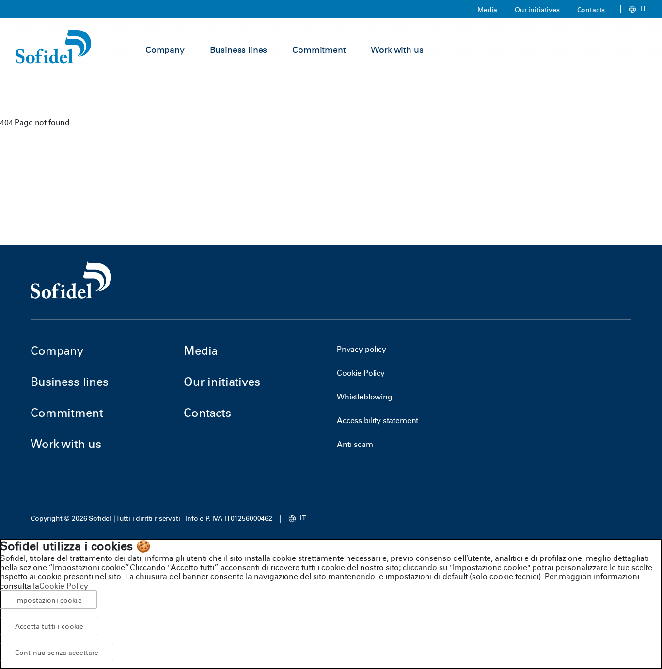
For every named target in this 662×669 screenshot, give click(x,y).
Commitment (319, 50)
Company (165, 50)
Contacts (591, 10)
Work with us (397, 50)
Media (487, 10)
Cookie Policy (361, 373)
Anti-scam (355, 444)
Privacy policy (361, 349)
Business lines (239, 50)
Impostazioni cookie (48, 600)
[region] (331, 604)
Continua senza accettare (56, 652)
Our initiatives (537, 10)
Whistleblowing (365, 396)
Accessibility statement (377, 420)
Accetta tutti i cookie (49, 626)
